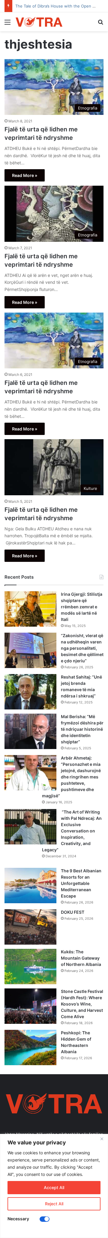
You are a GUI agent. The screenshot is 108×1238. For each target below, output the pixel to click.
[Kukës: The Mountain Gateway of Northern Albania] (30, 966)
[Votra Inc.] (39, 21)
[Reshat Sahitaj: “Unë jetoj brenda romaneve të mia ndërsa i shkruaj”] (30, 691)
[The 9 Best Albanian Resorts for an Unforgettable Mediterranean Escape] (30, 885)
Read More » (24, 175)
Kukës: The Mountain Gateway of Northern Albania (81, 958)
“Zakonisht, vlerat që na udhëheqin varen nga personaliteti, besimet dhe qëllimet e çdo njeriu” (82, 648)
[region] (54, 1186)
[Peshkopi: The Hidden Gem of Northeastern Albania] (30, 1047)
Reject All (54, 1203)
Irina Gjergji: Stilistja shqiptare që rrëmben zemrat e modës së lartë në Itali (81, 607)
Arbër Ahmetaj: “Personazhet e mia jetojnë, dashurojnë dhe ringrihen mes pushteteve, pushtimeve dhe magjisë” (71, 776)
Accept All (54, 1187)
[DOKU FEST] (30, 927)
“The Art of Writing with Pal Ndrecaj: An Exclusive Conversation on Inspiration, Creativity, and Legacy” (72, 830)
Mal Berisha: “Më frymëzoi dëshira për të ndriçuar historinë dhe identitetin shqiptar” (82, 729)
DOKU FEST (73, 912)
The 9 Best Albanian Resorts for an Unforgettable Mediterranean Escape (81, 883)
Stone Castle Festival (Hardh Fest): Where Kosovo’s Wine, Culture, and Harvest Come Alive (82, 1004)
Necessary (18, 1218)
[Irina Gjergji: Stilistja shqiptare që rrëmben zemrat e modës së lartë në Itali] (30, 609)
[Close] (101, 1139)
